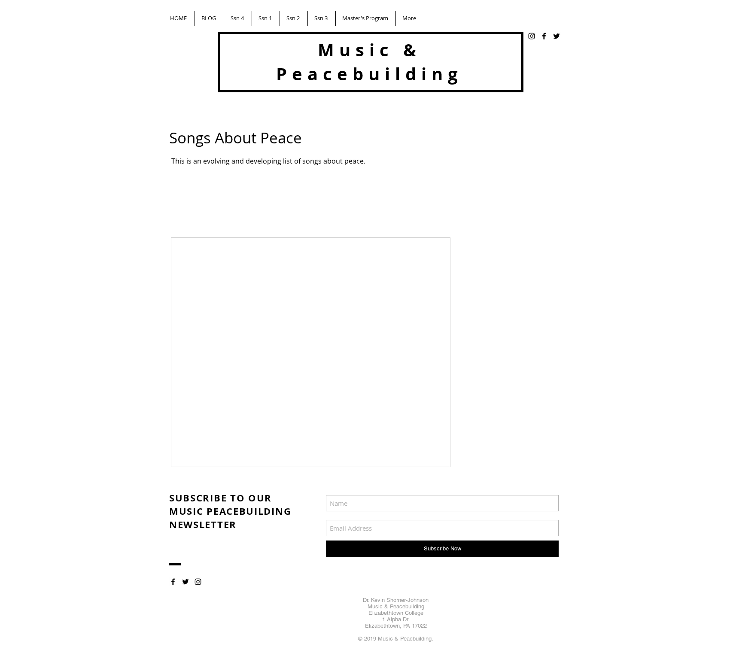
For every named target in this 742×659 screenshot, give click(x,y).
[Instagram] (531, 36)
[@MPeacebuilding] (556, 36)
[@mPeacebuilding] (185, 581)
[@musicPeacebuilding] (544, 36)
